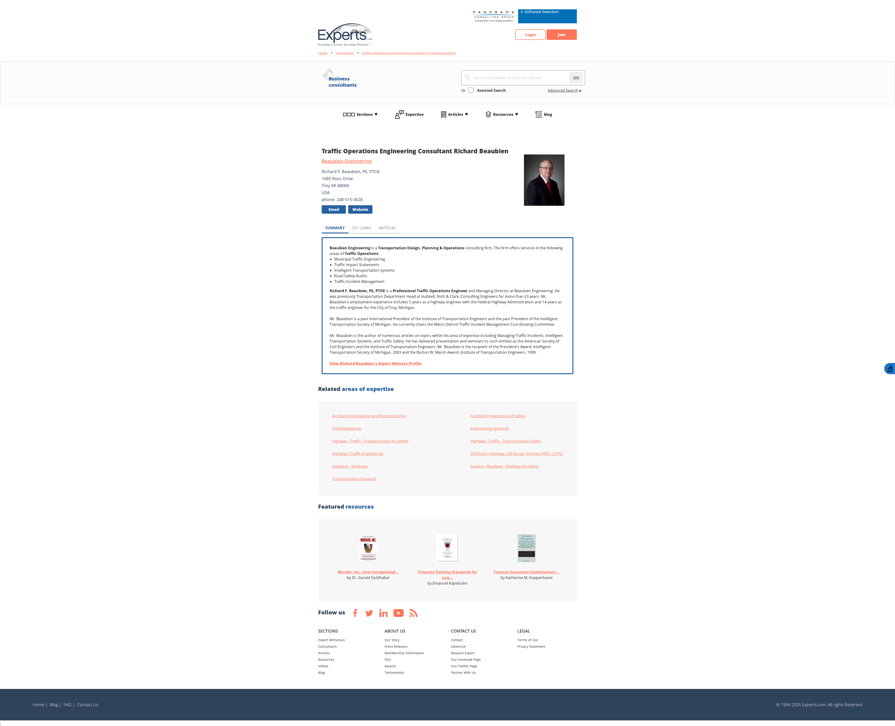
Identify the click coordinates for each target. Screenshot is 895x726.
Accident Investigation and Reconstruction (369, 415)
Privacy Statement (531, 646)
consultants (345, 53)
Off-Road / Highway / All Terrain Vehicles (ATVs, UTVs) (517, 453)
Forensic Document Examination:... (527, 572)
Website (360, 209)
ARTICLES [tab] (387, 227)
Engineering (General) (490, 428)
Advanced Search (563, 90)
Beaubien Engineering (347, 161)
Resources (503, 114)
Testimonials (394, 672)
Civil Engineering (346, 428)
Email (334, 209)
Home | (40, 704)
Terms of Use (527, 640)
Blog (321, 672)
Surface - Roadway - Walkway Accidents (505, 466)
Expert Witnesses (331, 640)
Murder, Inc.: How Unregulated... (368, 572)
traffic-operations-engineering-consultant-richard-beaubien (409, 53)
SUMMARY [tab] (335, 227)
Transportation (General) (354, 478)
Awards (390, 666)
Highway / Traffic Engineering (357, 453)
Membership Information (404, 653)
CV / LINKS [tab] (361, 227)
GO (576, 77)
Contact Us (87, 704)
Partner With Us (463, 672)
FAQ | (69, 704)
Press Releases (396, 646)
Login (530, 34)
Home (322, 53)
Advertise (458, 646)
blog (548, 114)
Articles (455, 114)
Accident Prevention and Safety (498, 415)
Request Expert (463, 653)
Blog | (56, 704)
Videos (323, 666)
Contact (457, 640)
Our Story (392, 640)
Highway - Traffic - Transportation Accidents (370, 441)
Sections (365, 114)
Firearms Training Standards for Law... (447, 574)
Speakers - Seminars (350, 466)
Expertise (415, 114)
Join (561, 34)
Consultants (327, 646)
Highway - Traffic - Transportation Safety (506, 441)
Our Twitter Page (464, 666)
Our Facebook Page (466, 659)
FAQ (388, 659)
